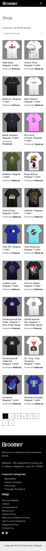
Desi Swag (9, 485)
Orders (5, 504)
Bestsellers (10, 478)
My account (8, 510)
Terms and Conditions (14, 521)
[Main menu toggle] (41, 3)
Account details (10, 500)
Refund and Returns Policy (16, 517)
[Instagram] (7, 533)
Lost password (9, 507)
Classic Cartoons (13, 482)
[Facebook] (3, 533)
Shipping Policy (10, 524)
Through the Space (14, 489)
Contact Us (8, 528)
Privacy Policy (9, 514)
